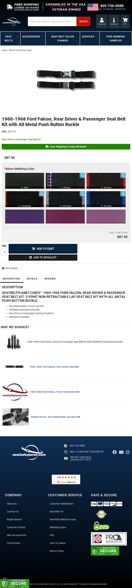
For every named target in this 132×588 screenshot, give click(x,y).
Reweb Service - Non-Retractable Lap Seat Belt (55, 416)
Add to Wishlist (45, 257)
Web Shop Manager (98, 584)
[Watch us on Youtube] (121, 452)
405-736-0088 (77, 445)
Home (4, 50)
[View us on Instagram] (127, 452)
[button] (59, 21)
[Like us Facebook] (115, 452)
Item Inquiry (11, 268)
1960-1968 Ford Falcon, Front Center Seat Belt (54, 366)
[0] (124, 21)
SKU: (4, 131)
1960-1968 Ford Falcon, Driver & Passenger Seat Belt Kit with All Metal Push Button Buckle (75, 341)
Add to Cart (45, 248)
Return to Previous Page (20, 50)
